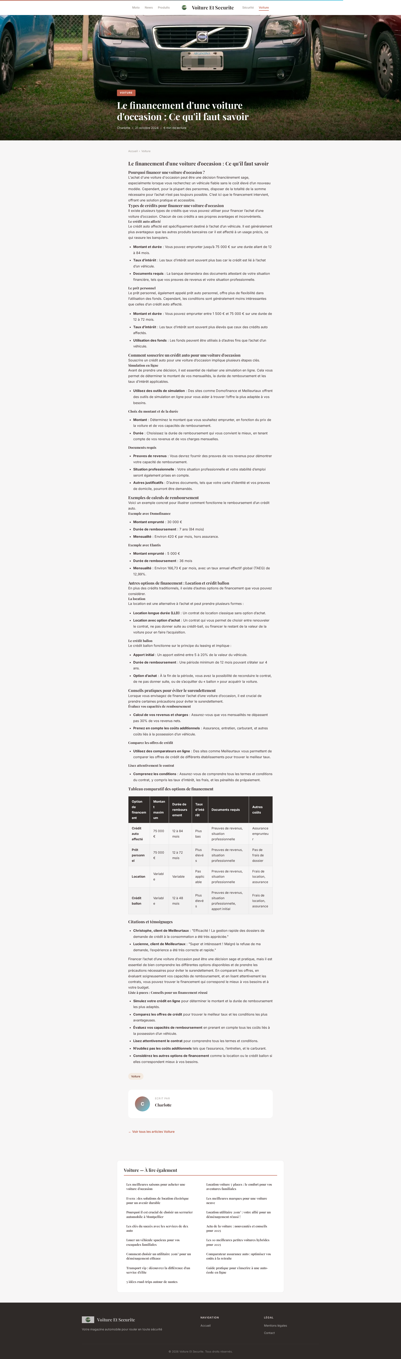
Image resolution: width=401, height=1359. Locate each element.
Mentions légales (275, 1325)
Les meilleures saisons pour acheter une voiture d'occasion (155, 1186)
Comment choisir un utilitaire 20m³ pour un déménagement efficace (158, 1256)
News (149, 7)
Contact (269, 1333)
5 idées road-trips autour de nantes (152, 1282)
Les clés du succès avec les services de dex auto (157, 1228)
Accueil (133, 151)
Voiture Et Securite (213, 7)
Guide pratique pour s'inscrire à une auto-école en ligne (237, 1270)
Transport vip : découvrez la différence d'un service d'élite (158, 1270)
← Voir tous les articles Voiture (151, 1132)
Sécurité (248, 7)
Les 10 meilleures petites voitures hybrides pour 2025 (237, 1242)
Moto (136, 7)
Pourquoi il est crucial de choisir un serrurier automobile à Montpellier (159, 1214)
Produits (164, 7)
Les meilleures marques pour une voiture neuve (236, 1200)
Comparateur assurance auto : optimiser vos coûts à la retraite (238, 1256)
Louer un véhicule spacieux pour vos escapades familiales (153, 1242)
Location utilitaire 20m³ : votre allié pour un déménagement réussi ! (238, 1214)
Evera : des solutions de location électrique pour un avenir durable (157, 1200)
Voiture (264, 7)
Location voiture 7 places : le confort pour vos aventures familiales (239, 1186)
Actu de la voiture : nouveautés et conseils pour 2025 (236, 1228)
